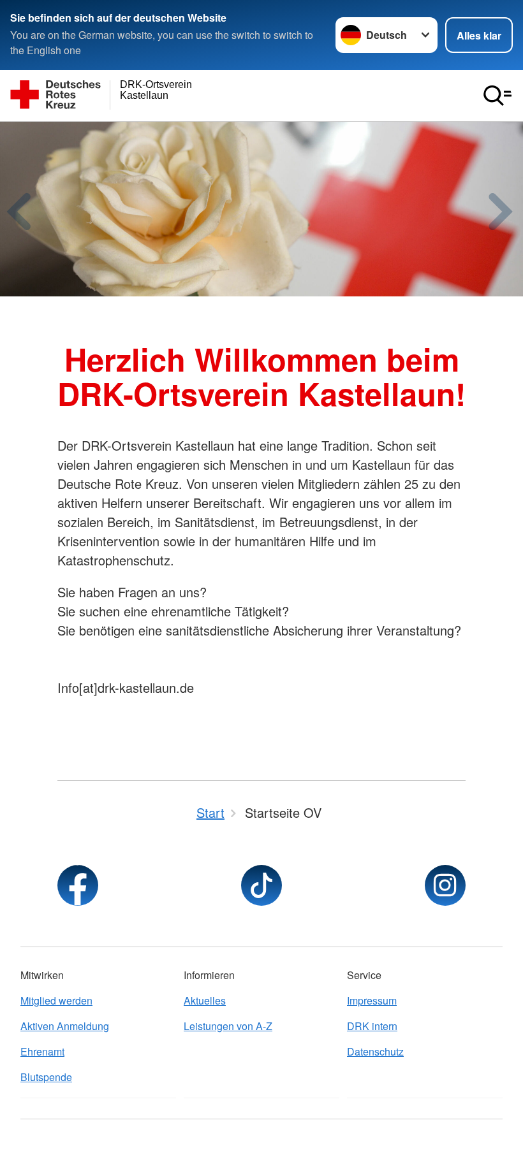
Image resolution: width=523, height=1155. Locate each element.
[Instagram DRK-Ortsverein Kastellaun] (445, 885)
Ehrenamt (42, 1051)
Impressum (372, 1000)
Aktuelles (205, 1000)
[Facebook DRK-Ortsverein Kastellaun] (77, 885)
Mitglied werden (56, 1000)
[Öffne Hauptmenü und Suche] (497, 95)
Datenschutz (375, 1051)
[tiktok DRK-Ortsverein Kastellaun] (261, 885)
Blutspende (46, 1077)
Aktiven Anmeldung (64, 1026)
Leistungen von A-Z (228, 1026)
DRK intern (372, 1026)
